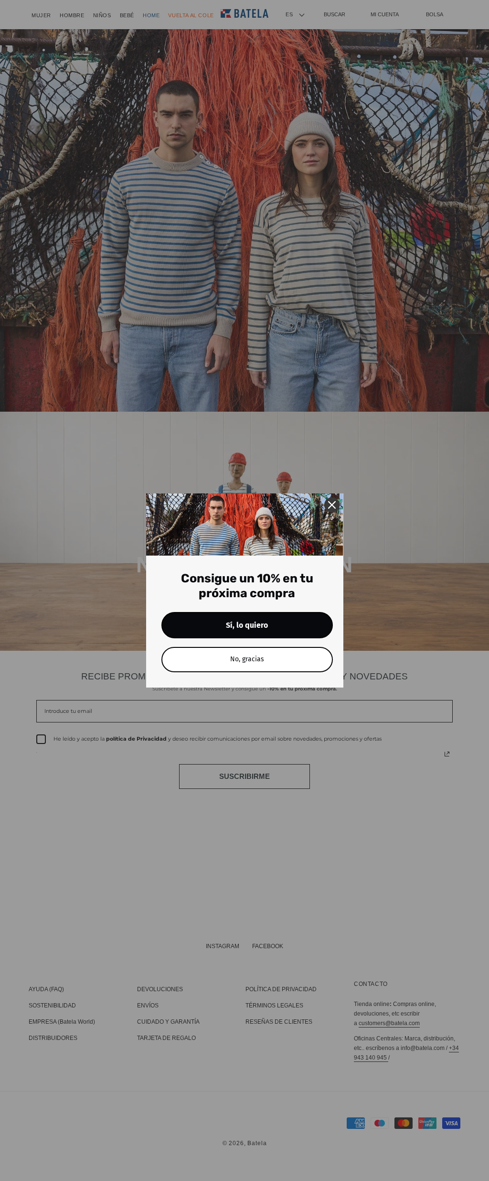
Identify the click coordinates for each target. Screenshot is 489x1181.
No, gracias (247, 659)
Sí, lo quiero (247, 625)
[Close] (331, 504)
